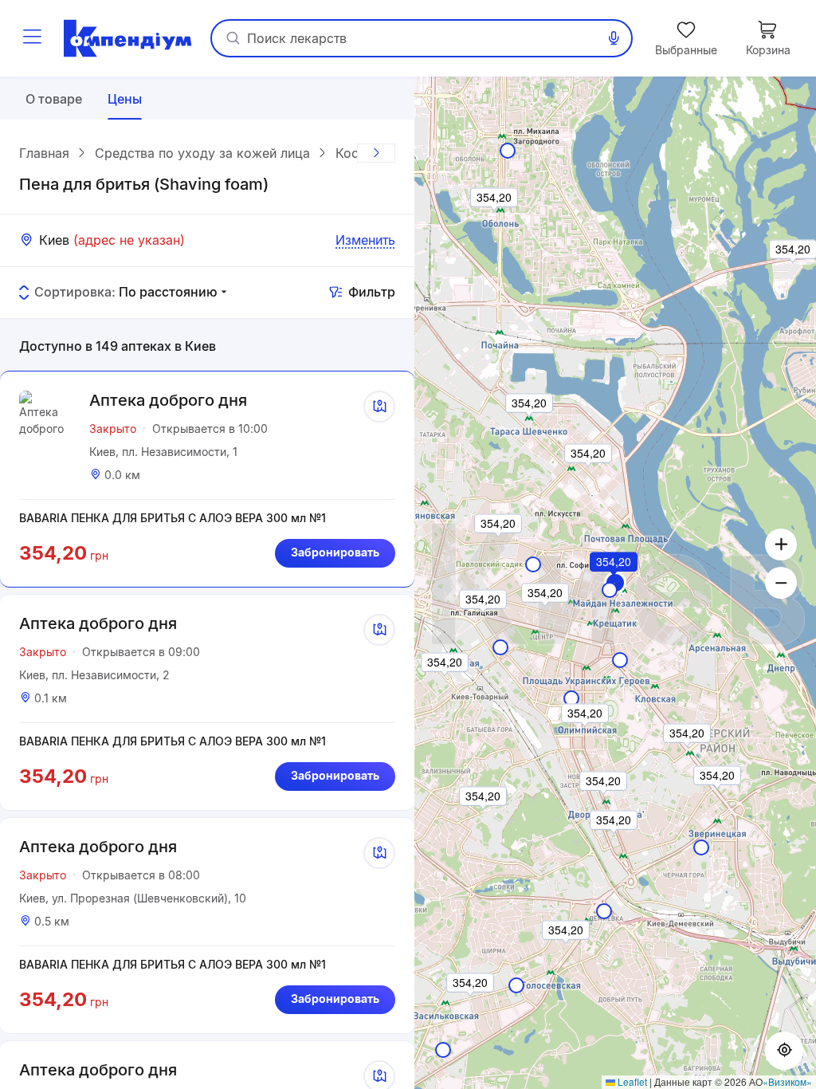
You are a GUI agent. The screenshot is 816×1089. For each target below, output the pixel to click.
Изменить (365, 240)
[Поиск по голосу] (614, 38)
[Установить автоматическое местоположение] (784, 1051)
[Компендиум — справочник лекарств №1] (127, 38)
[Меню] (32, 38)
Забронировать (335, 552)
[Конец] (376, 153)
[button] (614, 583)
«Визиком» (787, 1081)
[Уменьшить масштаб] (781, 583)
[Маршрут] (379, 407)
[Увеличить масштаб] (781, 544)
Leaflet (631, 1081)
